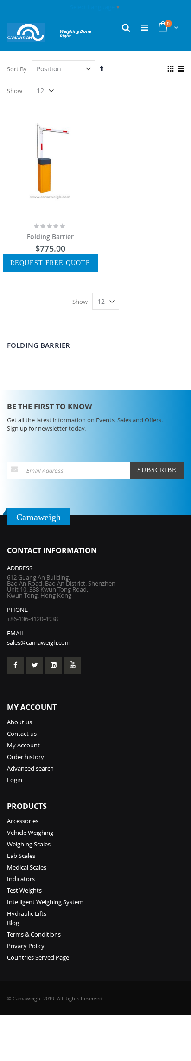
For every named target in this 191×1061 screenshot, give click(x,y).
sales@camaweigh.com (38, 642)
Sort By (17, 69)
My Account (23, 745)
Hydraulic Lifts (26, 913)
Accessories (22, 821)
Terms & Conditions (34, 934)
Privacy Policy (26, 946)
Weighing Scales (29, 844)
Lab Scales (21, 855)
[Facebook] (15, 665)
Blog (13, 923)
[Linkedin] (53, 665)
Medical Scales (26, 867)
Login (14, 780)
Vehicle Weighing (30, 832)
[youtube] (72, 665)
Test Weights (24, 890)
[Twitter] (34, 665)
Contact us (22, 733)
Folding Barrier (50, 236)
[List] (180, 69)
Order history (25, 757)
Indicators (21, 879)
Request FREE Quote (50, 262)
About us (19, 722)
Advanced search (30, 768)
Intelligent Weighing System (45, 902)
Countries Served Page (38, 957)
